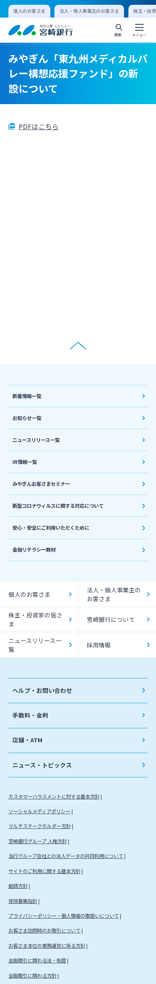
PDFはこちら (38, 126)
